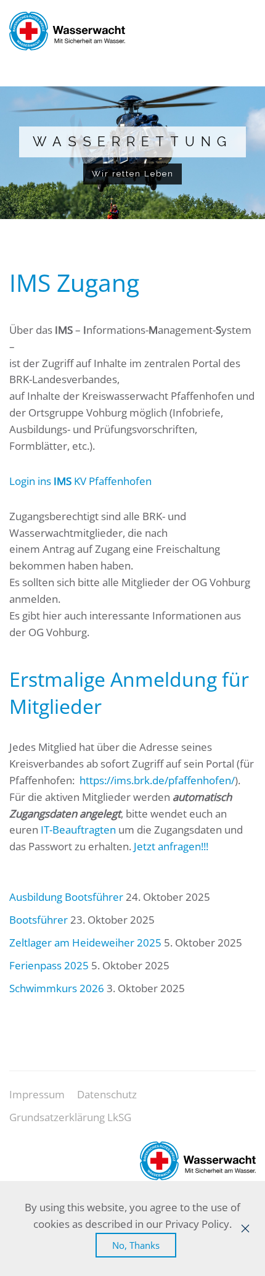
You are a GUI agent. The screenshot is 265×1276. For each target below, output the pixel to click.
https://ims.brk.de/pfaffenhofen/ (157, 780)
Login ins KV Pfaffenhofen (80, 481)
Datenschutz (107, 1094)
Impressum (37, 1094)
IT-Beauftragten (78, 829)
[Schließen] (245, 1228)
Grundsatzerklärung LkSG (70, 1117)
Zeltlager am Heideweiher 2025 (85, 942)
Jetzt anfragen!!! (171, 846)
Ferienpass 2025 (49, 965)
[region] (132, 152)
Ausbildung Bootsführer (66, 897)
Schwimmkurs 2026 (56, 988)
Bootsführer (38, 920)
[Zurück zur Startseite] (67, 31)
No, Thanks (136, 1245)
